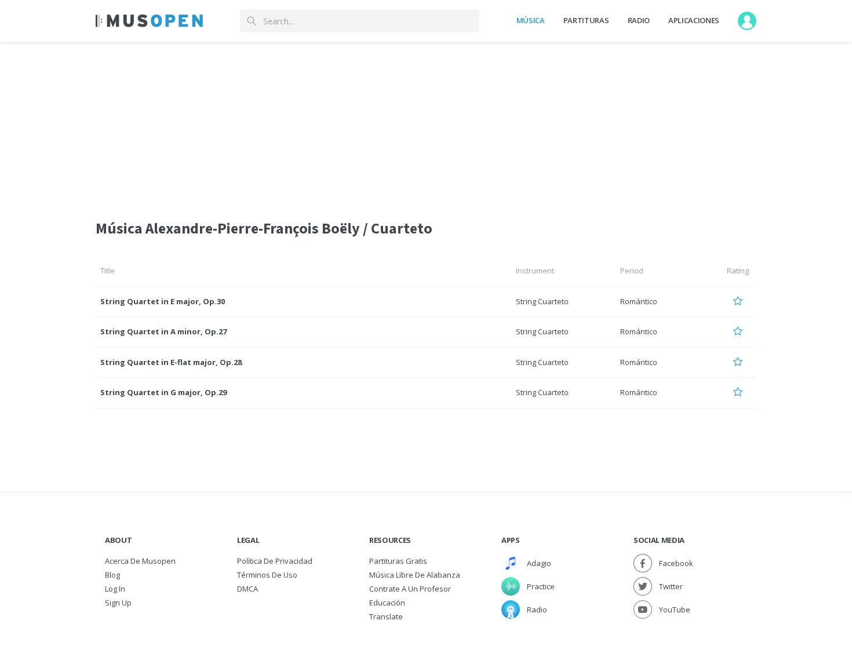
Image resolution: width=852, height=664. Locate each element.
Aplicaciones (693, 20)
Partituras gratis (398, 561)
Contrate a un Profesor (410, 588)
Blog (112, 575)
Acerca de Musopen (140, 561)
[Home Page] (149, 20)
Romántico (638, 301)
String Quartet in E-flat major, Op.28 (171, 362)
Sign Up (118, 602)
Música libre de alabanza (414, 575)
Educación (387, 602)
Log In (115, 588)
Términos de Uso (267, 575)
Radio (639, 20)
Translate (386, 616)
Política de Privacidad (274, 561)
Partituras (586, 20)
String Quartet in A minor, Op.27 (163, 331)
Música (530, 20)
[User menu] (747, 21)
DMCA (247, 588)
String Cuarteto (542, 301)
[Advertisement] (426, 123)
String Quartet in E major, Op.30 (162, 301)
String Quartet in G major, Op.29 (163, 392)
